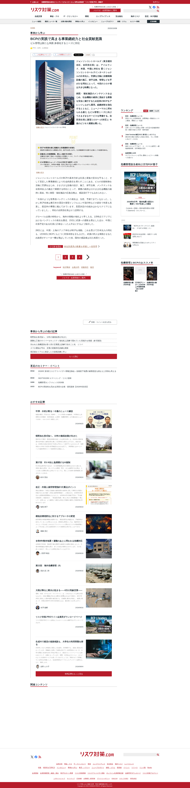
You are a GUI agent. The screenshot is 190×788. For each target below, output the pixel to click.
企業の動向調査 (66, 21)
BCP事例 (66, 267)
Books (149, 767)
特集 (39, 767)
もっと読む (73, 356)
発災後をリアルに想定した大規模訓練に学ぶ (48, 352)
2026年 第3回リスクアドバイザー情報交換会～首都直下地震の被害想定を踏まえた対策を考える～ (77, 372)
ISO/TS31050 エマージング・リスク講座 (54, 378)
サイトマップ (71, 778)
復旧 (92, 267)
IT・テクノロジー (71, 16)
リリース (134, 767)
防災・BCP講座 (151, 16)
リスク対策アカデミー (150, 773)
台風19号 (75, 267)
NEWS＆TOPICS (49, 767)
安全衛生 (119, 16)
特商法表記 (133, 778)
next (88, 256)
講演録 (119, 767)
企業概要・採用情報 (89, 778)
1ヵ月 (157, 111)
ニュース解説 (36, 21)
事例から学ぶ (80, 21)
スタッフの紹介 (123, 778)
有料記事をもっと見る (74, 674)
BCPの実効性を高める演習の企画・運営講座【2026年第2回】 (63, 387)
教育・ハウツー (84, 767)
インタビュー (93, 21)
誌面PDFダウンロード (133, 773)
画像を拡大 (40, 127)
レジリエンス (129, 764)
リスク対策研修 (80, 773)
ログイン (156, 2)
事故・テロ (54, 16)
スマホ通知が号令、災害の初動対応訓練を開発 (49, 348)
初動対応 (84, 267)
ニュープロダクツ (107, 21)
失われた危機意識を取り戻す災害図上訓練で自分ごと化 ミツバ (56, 344)
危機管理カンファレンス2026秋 (51, 382)
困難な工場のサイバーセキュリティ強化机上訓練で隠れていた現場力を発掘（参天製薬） (66, 341)
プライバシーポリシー (103, 778)
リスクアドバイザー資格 (96, 773)
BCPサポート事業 (66, 773)
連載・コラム (122, 21)
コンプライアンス (103, 16)
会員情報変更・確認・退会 (49, 773)
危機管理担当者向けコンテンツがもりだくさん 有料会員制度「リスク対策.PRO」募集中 (72, 2)
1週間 (151, 111)
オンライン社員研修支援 (114, 773)
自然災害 (38, 16)
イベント (126, 767)
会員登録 (35, 773)
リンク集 (142, 767)
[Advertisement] (73, 715)
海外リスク (135, 16)
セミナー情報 (134, 21)
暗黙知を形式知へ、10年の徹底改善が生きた (48, 337)
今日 (145, 111)
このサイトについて (59, 778)
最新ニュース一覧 (51, 21)
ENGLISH (114, 778)
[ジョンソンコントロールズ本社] (55, 124)
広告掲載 (153, 21)
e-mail (88, 54)
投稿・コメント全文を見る (101, 322)
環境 (87, 16)
